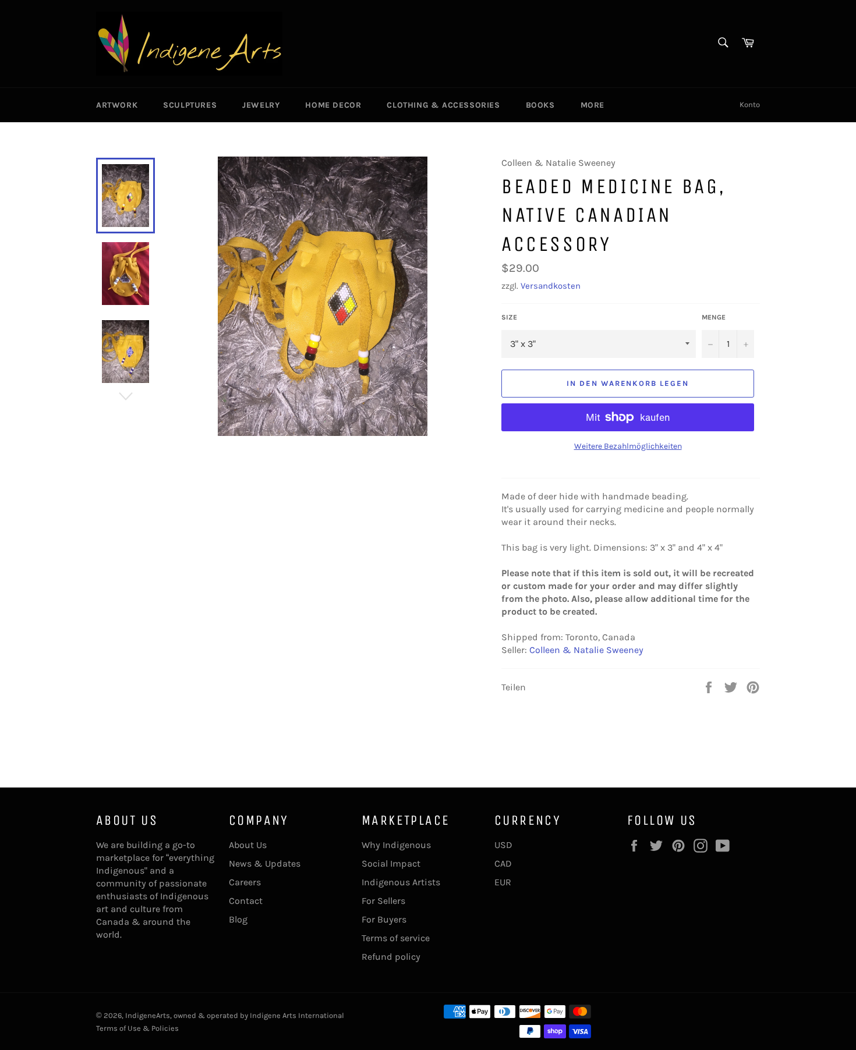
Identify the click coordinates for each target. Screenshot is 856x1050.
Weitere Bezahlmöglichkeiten (628, 446)
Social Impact (391, 863)
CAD (503, 863)
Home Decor (333, 105)
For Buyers (384, 919)
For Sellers (383, 900)
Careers (245, 882)
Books (540, 105)
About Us (248, 844)
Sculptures (190, 105)
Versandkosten (551, 286)
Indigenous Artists (401, 882)
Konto (750, 104)
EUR (502, 882)
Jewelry (261, 105)
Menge (714, 317)
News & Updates (264, 863)
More (592, 105)
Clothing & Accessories (443, 105)
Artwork (116, 105)
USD (503, 844)
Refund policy (391, 956)
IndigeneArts (147, 1015)
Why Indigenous (396, 844)
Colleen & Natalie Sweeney (586, 649)
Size (509, 317)
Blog (238, 919)
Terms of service (396, 937)
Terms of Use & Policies (137, 1028)
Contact (246, 900)
